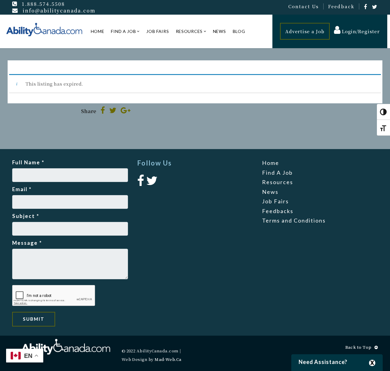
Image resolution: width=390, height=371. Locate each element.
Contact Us (303, 6)
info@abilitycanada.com (59, 10)
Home (98, 31)
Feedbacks (277, 211)
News (219, 31)
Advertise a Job (304, 31)
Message (27, 243)
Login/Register (359, 31)
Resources (189, 31)
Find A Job (123, 31)
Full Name (28, 162)
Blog (239, 31)
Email (22, 189)
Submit (33, 319)
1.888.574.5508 (43, 3)
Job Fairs (157, 31)
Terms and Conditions (294, 220)
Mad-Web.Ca (168, 359)
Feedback (341, 6)
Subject (25, 216)
